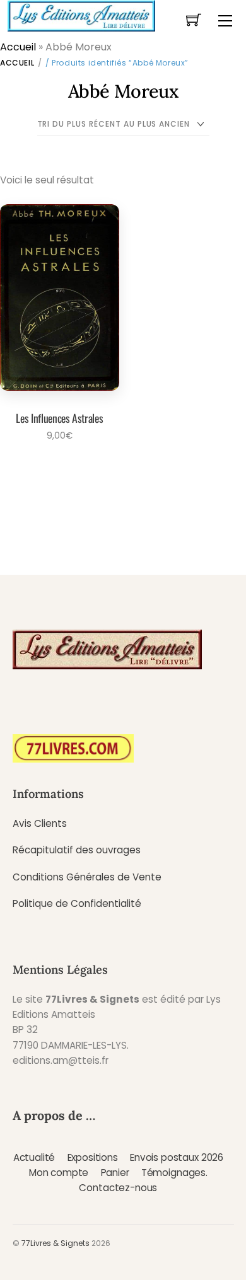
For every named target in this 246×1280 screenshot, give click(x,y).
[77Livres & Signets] (81, 14)
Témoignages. (174, 1172)
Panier (115, 1172)
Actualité (34, 1157)
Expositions (92, 1157)
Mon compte (58, 1172)
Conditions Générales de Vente (87, 877)
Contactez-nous (118, 1187)
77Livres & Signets (55, 1243)
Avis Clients (40, 823)
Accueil (18, 47)
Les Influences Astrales (59, 418)
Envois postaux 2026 (176, 1157)
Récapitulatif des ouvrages (77, 849)
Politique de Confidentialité (77, 903)
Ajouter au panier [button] (56, 470)
